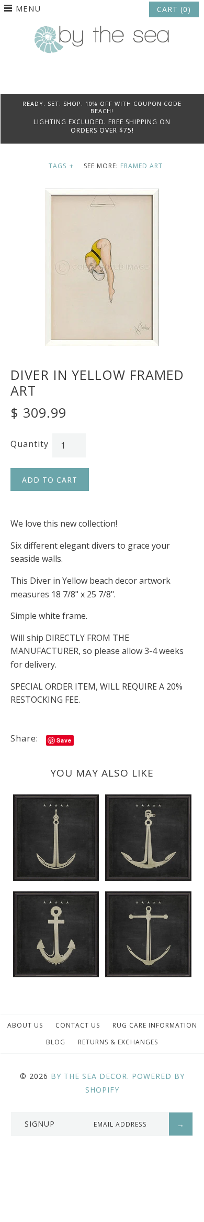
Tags (61, 165)
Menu (28, 8)
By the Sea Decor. (90, 1076)
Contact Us (77, 1025)
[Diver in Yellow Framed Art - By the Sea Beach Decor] (102, 195)
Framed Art (141, 165)
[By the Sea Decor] (102, 31)
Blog (55, 1042)
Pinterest (102, 80)
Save (64, 740)
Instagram (116, 80)
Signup (40, 1124)
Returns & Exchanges (118, 1042)
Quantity (29, 444)
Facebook (88, 80)
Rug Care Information (154, 1025)
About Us (25, 1025)
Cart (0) (174, 9)
